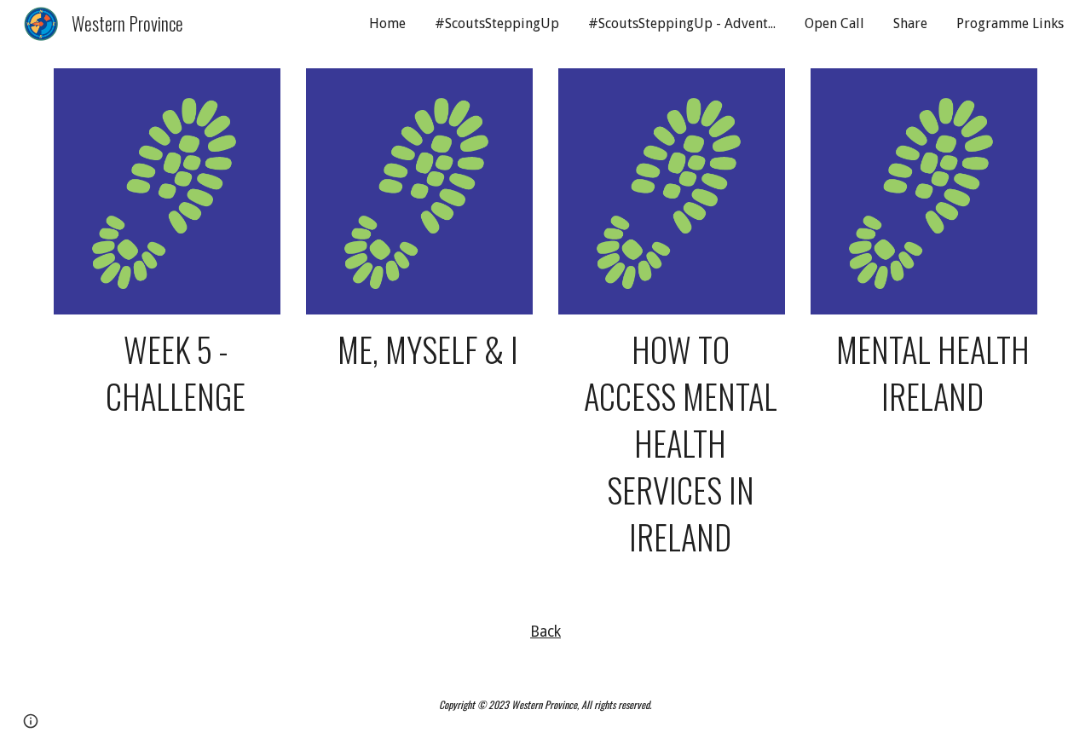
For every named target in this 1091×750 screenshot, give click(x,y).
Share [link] (910, 23)
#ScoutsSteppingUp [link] (497, 23)
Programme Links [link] (1010, 23)
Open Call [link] (834, 23)
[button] (31, 721)
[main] (167, 373)
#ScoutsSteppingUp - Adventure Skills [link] (686, 23)
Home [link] (387, 23)
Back (545, 631)
